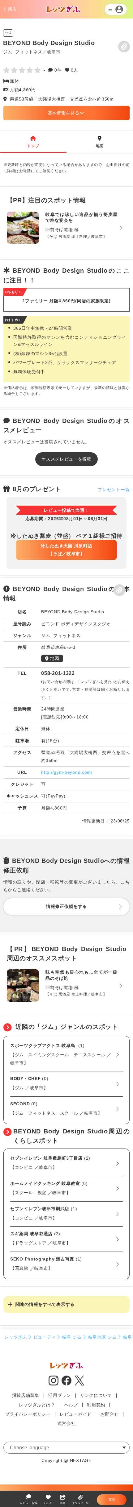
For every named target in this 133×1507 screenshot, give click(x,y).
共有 (63, 1503)
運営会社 (67, 1423)
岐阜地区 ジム (102, 1337)
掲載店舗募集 (25, 1395)
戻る (12, 8)
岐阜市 (54, 51)
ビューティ (44, 1337)
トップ (33, 142)
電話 (111, 1499)
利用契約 (96, 1404)
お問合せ (110, 1414)
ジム (7, 51)
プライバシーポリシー (28, 1414)
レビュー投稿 (29, 1503)
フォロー (48, 1503)
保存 (124, 46)
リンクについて (96, 1395)
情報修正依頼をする (66, 906)
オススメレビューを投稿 (66, 459)
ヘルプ (71, 1404)
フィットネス (28, 51)
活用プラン (59, 1395)
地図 (100, 142)
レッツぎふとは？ (37, 1404)
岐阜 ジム (72, 1337)
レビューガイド (76, 1414)
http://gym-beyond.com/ (66, 772)
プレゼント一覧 (114, 489)
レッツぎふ (15, 1337)
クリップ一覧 (80, 1503)
